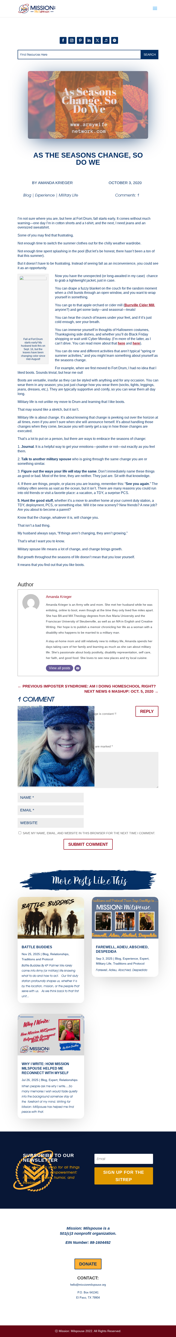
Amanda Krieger (55, 183)
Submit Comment (88, 844)
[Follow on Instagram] (71, 40)
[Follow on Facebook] (63, 40)
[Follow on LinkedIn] (88, 40)
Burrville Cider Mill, (139, 305)
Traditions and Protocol (37, 959)
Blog (27, 195)
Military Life (68, 195)
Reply (147, 711)
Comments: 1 (127, 195)
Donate (88, 1264)
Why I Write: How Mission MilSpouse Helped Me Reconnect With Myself (45, 1068)
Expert (53, 1080)
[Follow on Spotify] (114, 40)
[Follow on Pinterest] (80, 40)
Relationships (59, 954)
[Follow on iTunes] (106, 40)
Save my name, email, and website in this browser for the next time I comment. (89, 833)
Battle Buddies (37, 947)
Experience (45, 195)
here (121, 343)
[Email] (77, 668)
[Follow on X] (97, 40)
